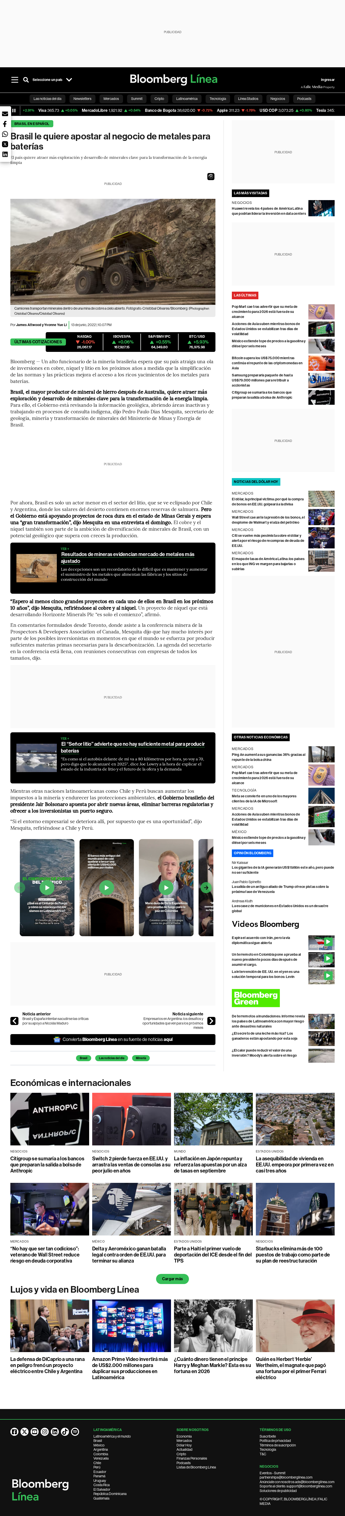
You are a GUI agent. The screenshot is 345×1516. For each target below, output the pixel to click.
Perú (96, 1467)
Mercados (184, 1441)
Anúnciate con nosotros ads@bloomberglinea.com (297, 1482)
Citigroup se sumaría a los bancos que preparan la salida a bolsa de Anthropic (47, 1165)
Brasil (83, 1058)
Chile (97, 1463)
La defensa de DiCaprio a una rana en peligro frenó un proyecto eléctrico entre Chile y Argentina (47, 1365)
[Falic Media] (304, 87)
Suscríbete (268, 1436)
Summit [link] (136, 99)
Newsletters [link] (82, 99)
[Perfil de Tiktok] (65, 1432)
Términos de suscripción (278, 1445)
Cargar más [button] (172, 1278)
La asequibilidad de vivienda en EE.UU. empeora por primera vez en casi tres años (295, 1165)
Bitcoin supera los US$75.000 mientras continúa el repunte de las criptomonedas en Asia (267, 363)
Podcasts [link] (304, 99)
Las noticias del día (111, 1058)
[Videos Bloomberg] (283, 924)
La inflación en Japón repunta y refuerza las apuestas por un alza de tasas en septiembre (210, 1165)
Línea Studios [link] (248, 99)
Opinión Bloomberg (252, 853)
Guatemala (101, 1498)
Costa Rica (101, 1485)
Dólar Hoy (184, 1445)
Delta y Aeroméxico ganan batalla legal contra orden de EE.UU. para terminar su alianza (129, 1255)
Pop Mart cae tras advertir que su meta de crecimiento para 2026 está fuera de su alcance (265, 312)
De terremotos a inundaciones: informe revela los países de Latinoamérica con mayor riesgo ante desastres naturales (268, 1021)
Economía (184, 1436)
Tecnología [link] (218, 99)
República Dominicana (110, 1494)
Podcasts (184, 1463)
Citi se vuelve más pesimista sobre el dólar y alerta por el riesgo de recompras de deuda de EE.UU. (268, 540)
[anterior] (14, 1021)
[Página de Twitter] (24, 1432)
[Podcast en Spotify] (75, 1432)
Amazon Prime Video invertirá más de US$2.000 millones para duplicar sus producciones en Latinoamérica (130, 1368)
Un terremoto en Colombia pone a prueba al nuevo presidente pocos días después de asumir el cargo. (266, 959)
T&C (263, 1454)
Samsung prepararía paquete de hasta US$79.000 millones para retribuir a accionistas (262, 380)
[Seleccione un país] (68, 79)
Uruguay (99, 1481)
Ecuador (99, 1472)
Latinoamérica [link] (187, 99)
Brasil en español (31, 124)
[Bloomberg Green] (283, 998)
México (99, 1445)
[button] (210, 176)
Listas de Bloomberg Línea (196, 1467)
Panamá (99, 1476)
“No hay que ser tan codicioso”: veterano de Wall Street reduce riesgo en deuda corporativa (45, 1255)
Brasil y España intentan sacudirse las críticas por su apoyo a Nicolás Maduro (55, 1021)
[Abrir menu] (14, 79)
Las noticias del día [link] (47, 99)
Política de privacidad (275, 1441)
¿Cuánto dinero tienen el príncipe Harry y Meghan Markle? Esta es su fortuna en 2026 (212, 1365)
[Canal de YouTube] (35, 1432)
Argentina (100, 1449)
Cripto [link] (159, 99)
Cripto (181, 1454)
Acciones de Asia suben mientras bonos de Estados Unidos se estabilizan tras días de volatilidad (266, 329)
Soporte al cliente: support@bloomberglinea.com (296, 1486)
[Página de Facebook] (14, 1432)
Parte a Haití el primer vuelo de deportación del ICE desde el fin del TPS (213, 1255)
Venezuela (101, 1458)
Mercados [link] (111, 99)
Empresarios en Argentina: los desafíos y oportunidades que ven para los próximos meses (172, 1023)
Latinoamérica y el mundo (112, 1436)
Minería (141, 1058)
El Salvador (101, 1489)
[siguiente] (211, 1021)
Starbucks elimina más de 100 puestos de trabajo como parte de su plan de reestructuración (293, 1255)
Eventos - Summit (272, 1473)
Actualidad (184, 1449)
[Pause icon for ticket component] (14, 111)
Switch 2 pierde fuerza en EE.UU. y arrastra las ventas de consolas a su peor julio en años (131, 1165)
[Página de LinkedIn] (55, 1432)
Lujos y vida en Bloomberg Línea (74, 1289)
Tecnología (268, 1449)
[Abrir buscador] (26, 79)
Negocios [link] (277, 99)
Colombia (100, 1454)
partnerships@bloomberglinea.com (286, 1477)
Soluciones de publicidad (278, 1491)
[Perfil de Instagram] (45, 1432)
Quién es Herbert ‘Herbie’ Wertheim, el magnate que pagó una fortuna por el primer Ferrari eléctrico (291, 1368)
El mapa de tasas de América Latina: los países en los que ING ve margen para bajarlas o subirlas (268, 564)
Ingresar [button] (328, 80)
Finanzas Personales (192, 1458)
